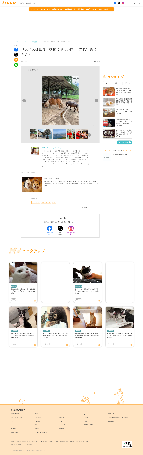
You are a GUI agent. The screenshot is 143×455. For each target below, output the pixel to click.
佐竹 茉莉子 (78, 286)
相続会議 (86, 417)
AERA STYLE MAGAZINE (41, 432)
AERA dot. (38, 425)
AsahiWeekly (111, 421)
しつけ (94, 9)
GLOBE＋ (61, 417)
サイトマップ (26, 441)
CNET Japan (38, 414)
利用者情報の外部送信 (62, 441)
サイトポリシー (36, 441)
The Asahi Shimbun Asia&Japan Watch (118, 417)
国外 (53, 202)
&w (16, 417)
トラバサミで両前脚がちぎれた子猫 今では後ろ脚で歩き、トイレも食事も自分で (87, 291)
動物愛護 (80, 9)
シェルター (35, 202)
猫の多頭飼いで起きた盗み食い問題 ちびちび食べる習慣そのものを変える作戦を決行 (87, 335)
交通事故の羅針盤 (88, 425)
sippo (61, 414)
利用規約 (72, 441)
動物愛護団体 (46, 202)
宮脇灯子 (77, 331)
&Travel (20, 417)
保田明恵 (13, 286)
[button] (28, 135)
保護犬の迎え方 (57, 9)
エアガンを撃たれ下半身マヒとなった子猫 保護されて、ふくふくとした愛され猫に (55, 335)
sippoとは (35, 9)
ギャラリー (25, 42)
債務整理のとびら (64, 428)
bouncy (37, 428)
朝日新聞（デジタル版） (17, 414)
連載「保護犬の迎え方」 (53, 178)
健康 (100, 9)
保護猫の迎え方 (70, 9)
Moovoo (13, 425)
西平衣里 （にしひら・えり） (52, 148)
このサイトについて (16, 441)
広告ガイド (20, 445)
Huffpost (37, 421)
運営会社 (13, 445)
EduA (12, 421)
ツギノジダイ (87, 421)
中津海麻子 (14, 331)
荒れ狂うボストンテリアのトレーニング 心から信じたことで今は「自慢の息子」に (119, 335)
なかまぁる (62, 425)
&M (12, 417)
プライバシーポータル (82, 441)
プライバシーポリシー (48, 441)
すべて (108, 83)
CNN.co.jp (38, 417)
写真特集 (34, 42)
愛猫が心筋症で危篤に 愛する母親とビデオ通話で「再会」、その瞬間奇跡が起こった (23, 291)
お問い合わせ (28, 445)
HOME (16, 42)
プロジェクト (45, 9)
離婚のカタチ (14, 432)
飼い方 (88, 9)
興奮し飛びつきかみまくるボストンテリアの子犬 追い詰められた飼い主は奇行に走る (23, 335)
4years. (85, 414)
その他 (106, 9)
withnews (13, 428)
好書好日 (61, 421)
